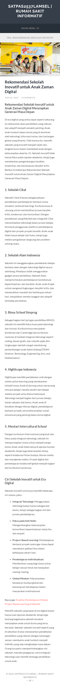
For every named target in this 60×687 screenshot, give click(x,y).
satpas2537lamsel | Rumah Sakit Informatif (30, 11)
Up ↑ (31, 680)
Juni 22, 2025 (11, 97)
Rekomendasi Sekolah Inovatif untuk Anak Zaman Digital (29, 86)
